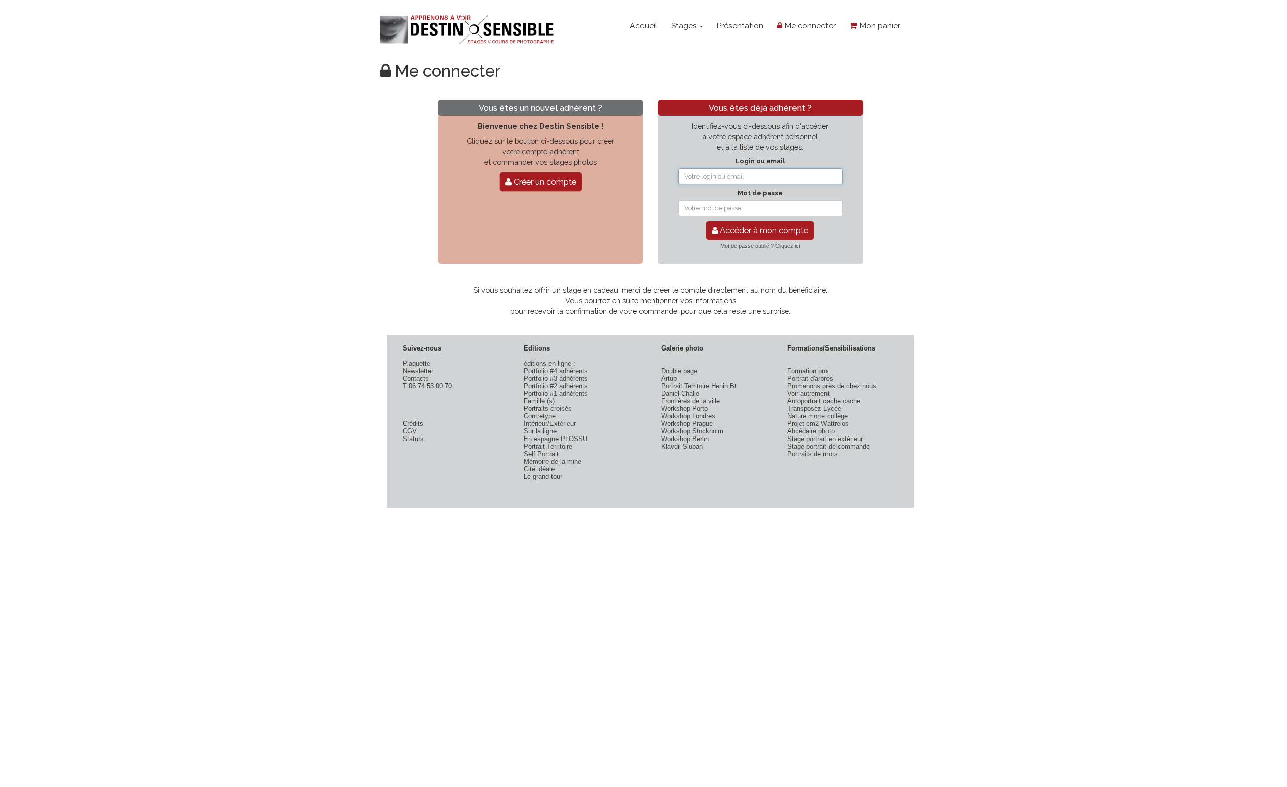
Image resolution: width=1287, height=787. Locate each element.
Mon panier (878, 25)
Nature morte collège (817, 416)
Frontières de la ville (690, 401)
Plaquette (416, 363)
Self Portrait (541, 454)
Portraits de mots (812, 454)
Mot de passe (760, 193)
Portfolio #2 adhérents (556, 386)
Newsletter (418, 371)
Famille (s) (539, 401)
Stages (685, 25)
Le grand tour (543, 476)
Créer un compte (544, 182)
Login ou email (760, 161)
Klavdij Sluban (682, 446)
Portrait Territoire (548, 446)
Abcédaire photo (811, 431)
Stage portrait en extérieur (825, 439)
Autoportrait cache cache (823, 401)
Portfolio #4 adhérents (556, 371)
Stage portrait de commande (828, 446)
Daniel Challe (680, 393)
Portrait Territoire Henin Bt (699, 386)
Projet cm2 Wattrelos (818, 423)
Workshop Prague (687, 423)
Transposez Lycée (814, 408)
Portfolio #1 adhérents (556, 393)
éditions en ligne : (549, 363)
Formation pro (807, 371)
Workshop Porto (684, 408)
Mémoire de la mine (552, 461)
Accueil (643, 25)
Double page (679, 371)
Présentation (739, 25)
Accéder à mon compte (763, 230)
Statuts (413, 439)
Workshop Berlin (685, 439)
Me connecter (809, 25)
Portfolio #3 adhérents (556, 378)
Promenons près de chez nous (831, 386)
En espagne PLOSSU (555, 439)
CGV (410, 431)
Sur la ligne (540, 431)
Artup (669, 378)
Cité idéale (539, 469)
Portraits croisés (548, 408)
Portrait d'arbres (810, 378)
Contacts (416, 378)
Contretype (540, 416)
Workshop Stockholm (692, 431)
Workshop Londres (688, 416)
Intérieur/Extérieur (550, 423)
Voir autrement (808, 393)
